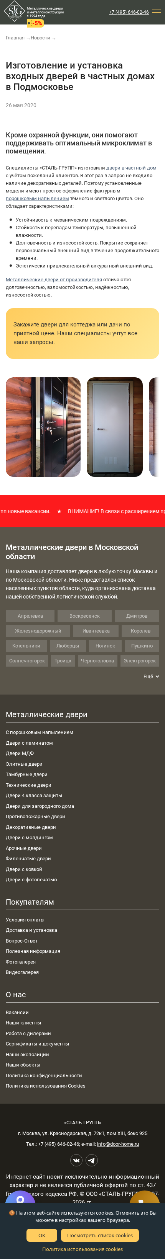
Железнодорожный (38, 631)
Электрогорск (140, 661)
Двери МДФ (20, 753)
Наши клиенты (23, 1023)
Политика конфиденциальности (44, 1075)
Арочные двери (24, 848)
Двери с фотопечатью (31, 879)
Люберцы (67, 646)
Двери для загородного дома (40, 806)
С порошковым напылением (39, 732)
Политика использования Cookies (46, 1086)
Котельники (26, 646)
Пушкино (142, 646)
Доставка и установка (31, 930)
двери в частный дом (131, 168)
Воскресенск (84, 616)
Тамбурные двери (27, 774)
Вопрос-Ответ (22, 941)
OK (41, 1235)
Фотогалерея (21, 962)
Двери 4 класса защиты (34, 795)
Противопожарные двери (35, 816)
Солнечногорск (27, 661)
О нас (16, 994)
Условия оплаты (25, 920)
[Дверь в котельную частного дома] (115, 427)
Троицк (62, 661)
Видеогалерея (22, 972)
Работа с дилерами (28, 1033)
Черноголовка (97, 661)
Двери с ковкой (24, 869)
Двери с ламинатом (29, 743)
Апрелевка (30, 616)
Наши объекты (23, 1065)
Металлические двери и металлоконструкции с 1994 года (45, 12)
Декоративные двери (31, 827)
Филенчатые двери (28, 858)
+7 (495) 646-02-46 (129, 12)
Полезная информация (33, 951)
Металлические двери (46, 714)
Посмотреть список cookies (100, 1235)
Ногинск (105, 646)
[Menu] (156, 12)
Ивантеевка (96, 631)
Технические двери (28, 785)
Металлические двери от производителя (54, 279)
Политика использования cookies (82, 1249)
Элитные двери (24, 764)
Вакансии (17, 1012)
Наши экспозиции (27, 1054)
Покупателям (30, 902)
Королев (140, 631)
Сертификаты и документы (37, 1044)
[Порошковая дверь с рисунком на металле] (43, 427)
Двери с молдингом (29, 837)
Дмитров (136, 616)
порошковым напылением (37, 198)
